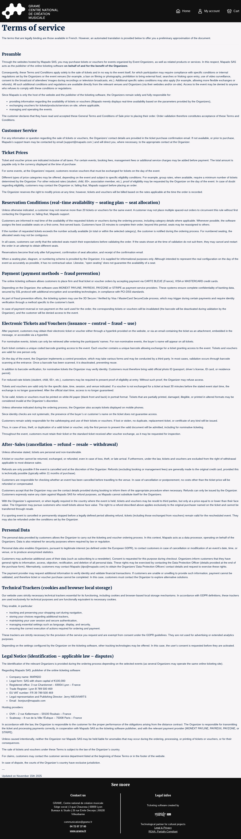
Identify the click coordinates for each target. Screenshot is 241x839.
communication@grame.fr (78, 822)
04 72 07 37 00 (78, 826)
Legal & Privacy (163, 827)
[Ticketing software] (163, 815)
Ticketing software (157, 805)
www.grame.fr (78, 831)
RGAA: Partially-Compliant (163, 831)
